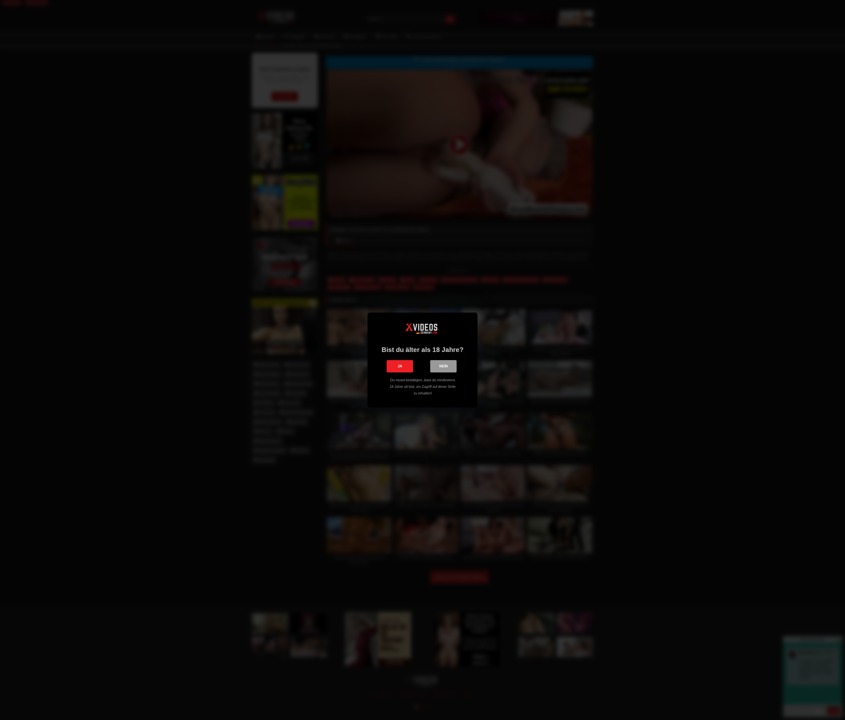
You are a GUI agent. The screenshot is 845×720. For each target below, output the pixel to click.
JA (400, 366)
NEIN (443, 366)
